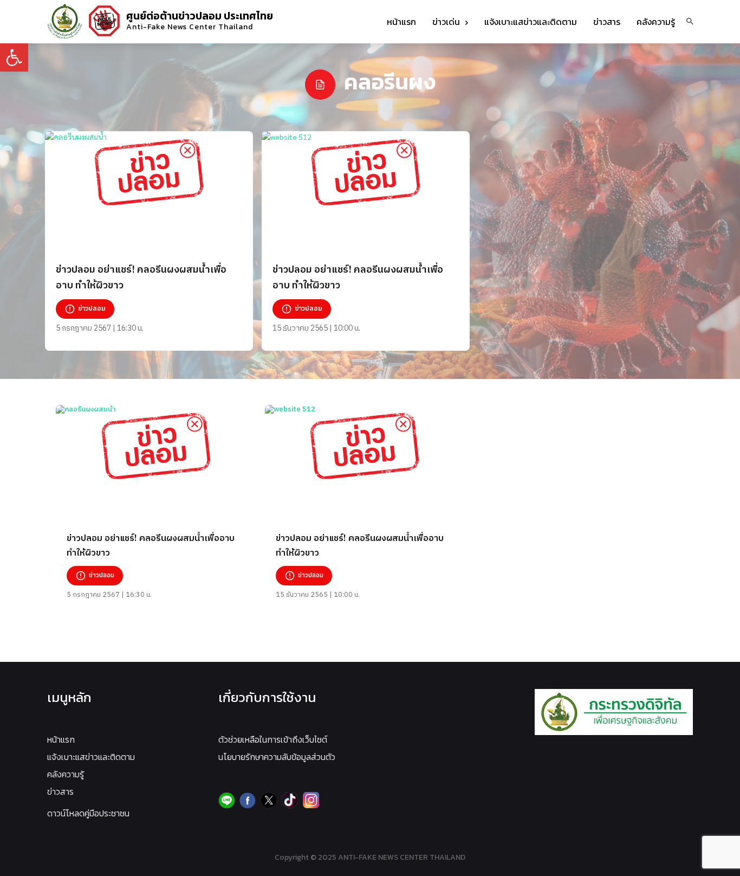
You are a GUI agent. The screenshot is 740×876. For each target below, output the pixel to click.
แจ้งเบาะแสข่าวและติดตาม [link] (91, 756)
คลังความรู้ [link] (65, 774)
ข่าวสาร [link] (60, 791)
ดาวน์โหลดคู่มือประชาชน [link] (88, 813)
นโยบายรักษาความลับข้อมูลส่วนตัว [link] (276, 756)
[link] (14, 57)
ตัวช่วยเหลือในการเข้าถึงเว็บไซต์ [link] (272, 739)
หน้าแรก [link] (61, 739)
